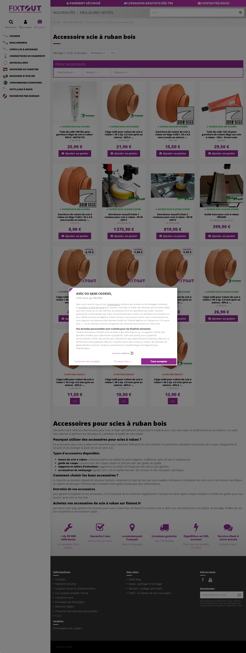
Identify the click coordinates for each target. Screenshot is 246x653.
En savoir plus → (123, 361)
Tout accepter (159, 361)
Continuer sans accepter (87, 361)
